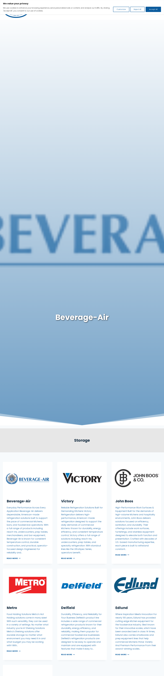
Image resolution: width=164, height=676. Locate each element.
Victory (67, 501)
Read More (13, 558)
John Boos (124, 501)
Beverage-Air (19, 501)
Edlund (121, 607)
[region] (82, 7)
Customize (121, 9)
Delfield (68, 607)
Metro (12, 607)
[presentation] (27, 478)
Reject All (137, 9)
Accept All (153, 9)
